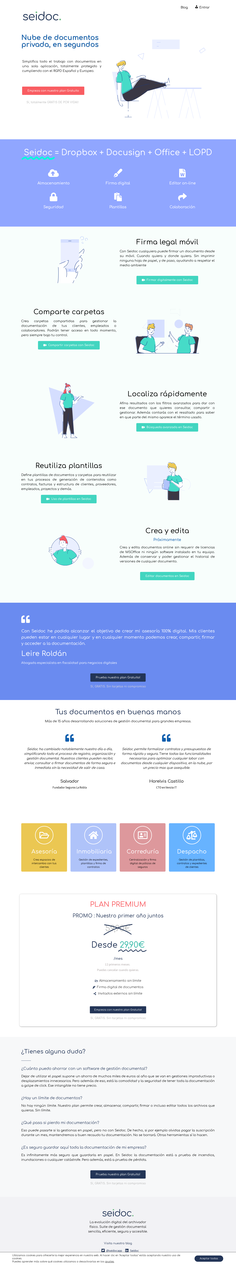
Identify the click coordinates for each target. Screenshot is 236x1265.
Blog (184, 7)
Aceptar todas (209, 1258)
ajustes (109, 1261)
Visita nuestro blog (118, 1243)
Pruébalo (44, 861)
